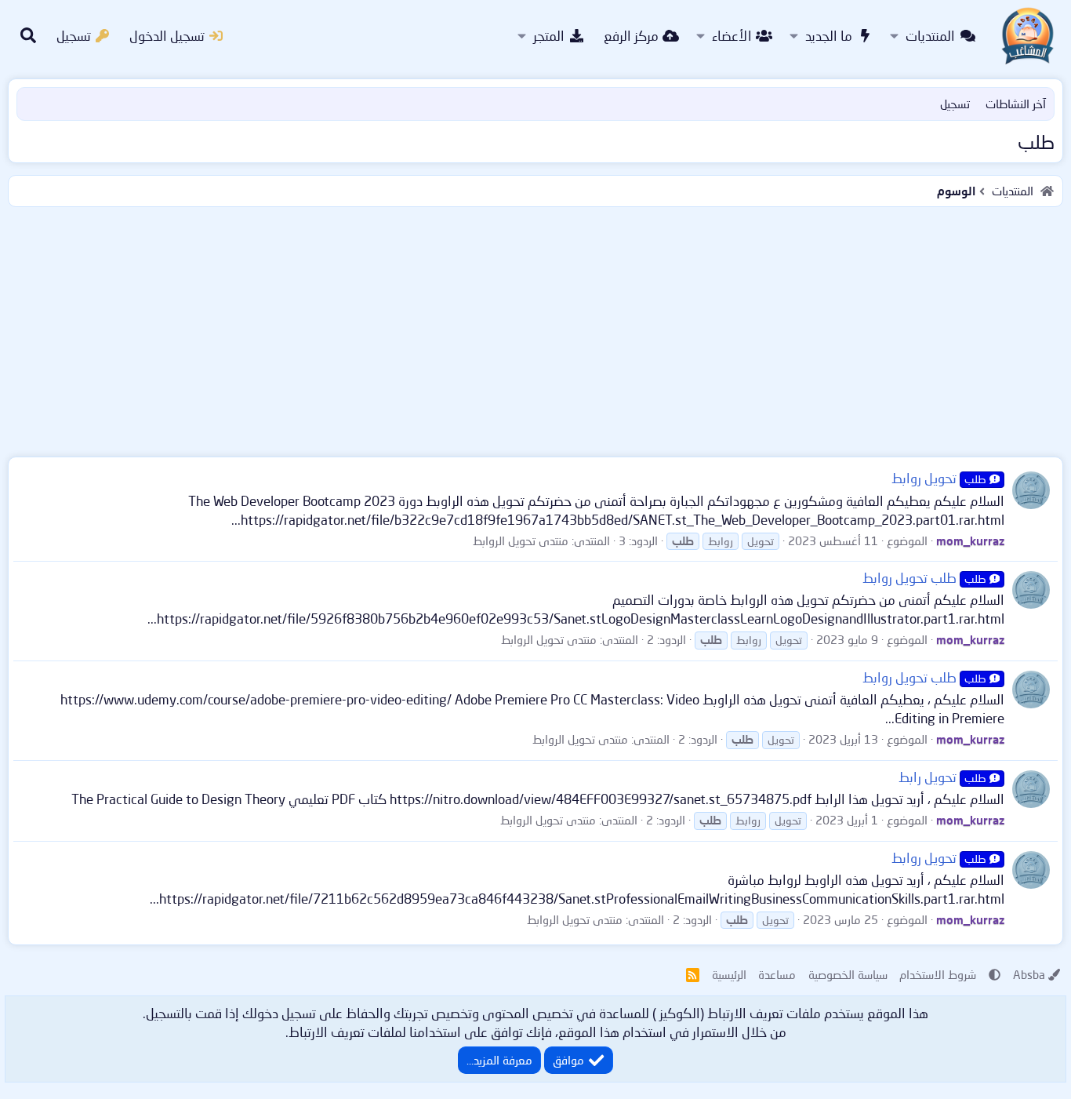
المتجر (549, 35)
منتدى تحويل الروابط (520, 540)
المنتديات (930, 35)
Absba (1029, 974)
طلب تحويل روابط (924, 578)
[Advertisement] (535, 329)
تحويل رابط (942, 777)
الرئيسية (729, 974)
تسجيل (955, 103)
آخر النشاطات (1016, 103)
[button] (894, 36)
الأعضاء (732, 35)
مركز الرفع (631, 35)
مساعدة (777, 974)
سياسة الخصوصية (848, 974)
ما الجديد (828, 35)
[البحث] (28, 36)
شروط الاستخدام (937, 974)
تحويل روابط (938, 478)
